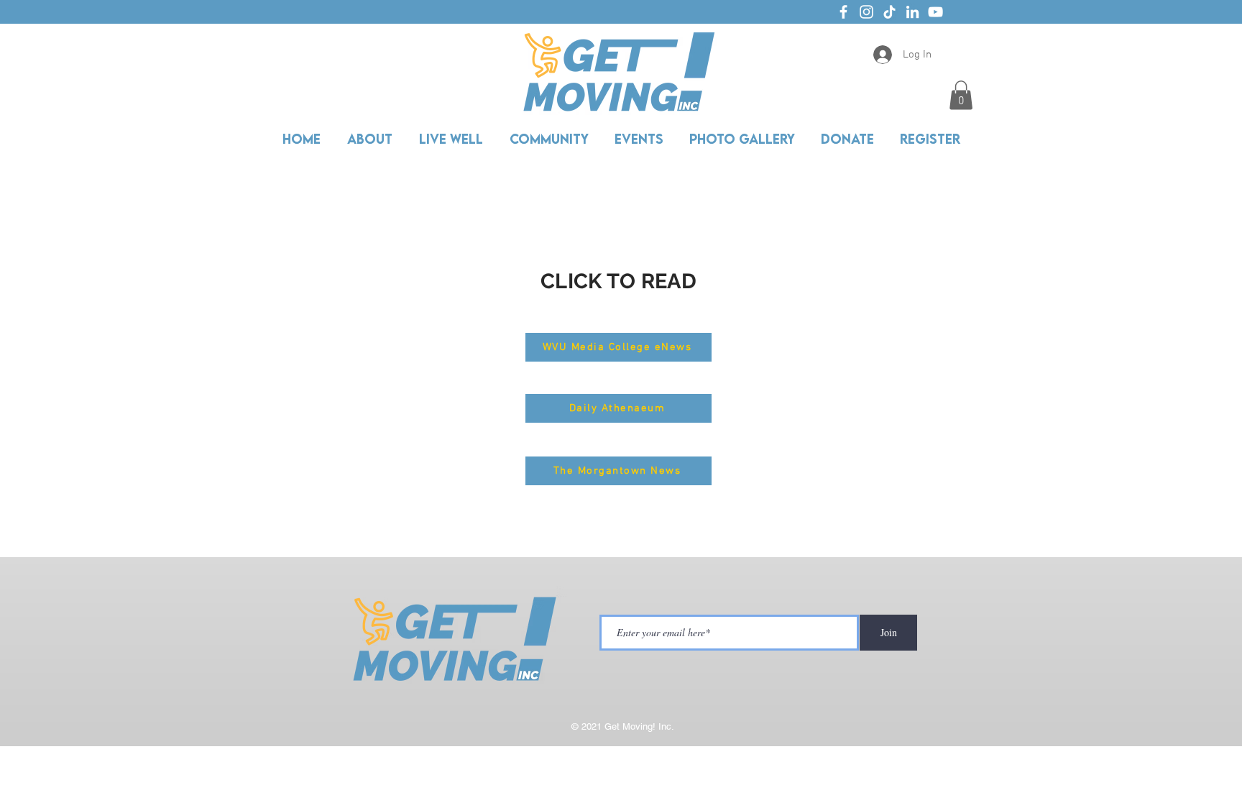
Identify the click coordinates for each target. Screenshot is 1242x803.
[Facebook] (843, 12)
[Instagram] (866, 12)
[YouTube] (935, 12)
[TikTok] (889, 12)
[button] (961, 95)
